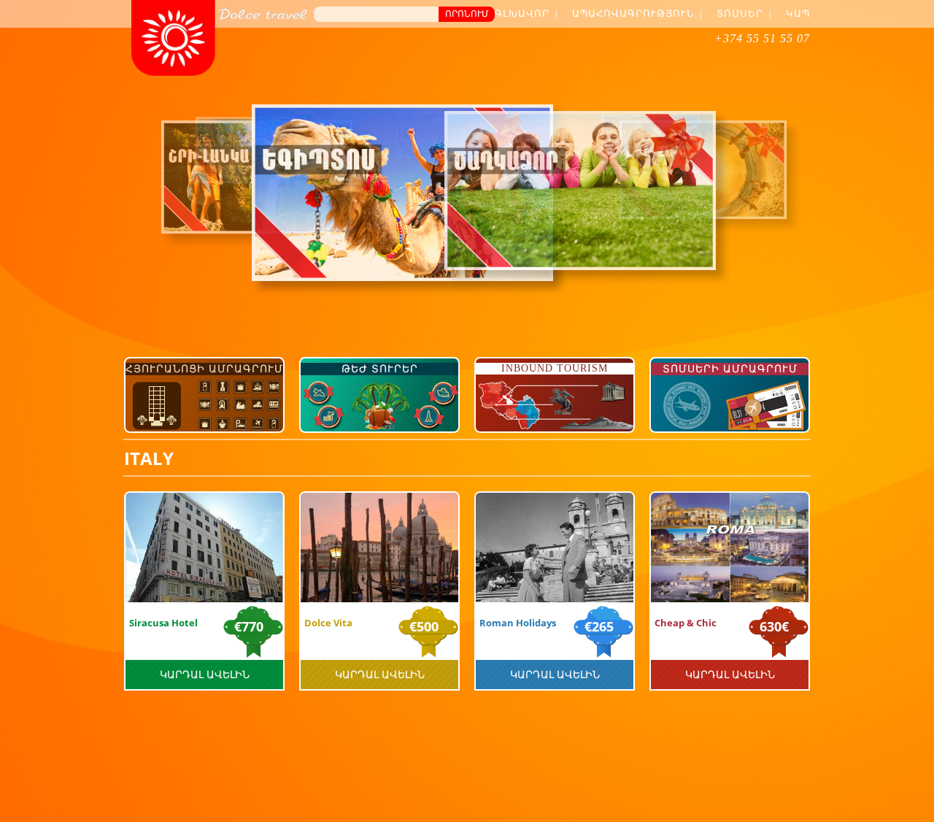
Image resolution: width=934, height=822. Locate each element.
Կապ (798, 13)
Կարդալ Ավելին (205, 674)
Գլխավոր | (526, 13)
